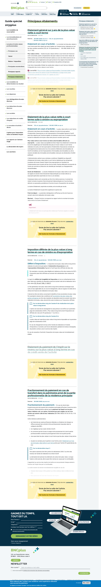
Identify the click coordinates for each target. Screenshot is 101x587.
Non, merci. (86, 582)
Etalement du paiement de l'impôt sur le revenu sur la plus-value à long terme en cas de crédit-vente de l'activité (88, 49)
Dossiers (44, 14)
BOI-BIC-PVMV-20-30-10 (40, 40)
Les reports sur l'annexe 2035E (14, 140)
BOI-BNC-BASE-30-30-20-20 (41, 401)
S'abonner (86, 7)
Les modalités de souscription (12, 31)
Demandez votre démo (27, 536)
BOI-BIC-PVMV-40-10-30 (54, 260)
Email (12, 522)
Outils (65, 14)
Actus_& (53, 14)
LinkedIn (18, 3)
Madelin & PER (57, 2)
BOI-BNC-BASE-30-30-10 (41, 38)
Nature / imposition (14, 61)
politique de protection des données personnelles (36, 570)
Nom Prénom (15, 519)
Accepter (78, 583)
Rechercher (27, 8)
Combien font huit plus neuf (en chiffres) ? (23, 527)
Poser (85, 14)
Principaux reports (14, 71)
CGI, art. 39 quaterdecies (56, 38)
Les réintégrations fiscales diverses (15, 100)
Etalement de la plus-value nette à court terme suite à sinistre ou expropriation (88, 33)
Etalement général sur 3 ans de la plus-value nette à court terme (88, 25)
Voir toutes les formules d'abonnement (52, 101)
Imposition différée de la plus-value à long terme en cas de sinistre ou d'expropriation (88, 41)
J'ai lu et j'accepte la (24, 530)
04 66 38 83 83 (32, 2)
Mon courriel (14, 567)
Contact (43, 2)
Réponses (75, 14)
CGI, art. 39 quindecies (40, 260)
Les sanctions (11, 152)
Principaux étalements (86, 21)
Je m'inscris (84, 573)
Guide (12, 14)
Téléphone (14, 524)
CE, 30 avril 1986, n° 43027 (42, 283)
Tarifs (49, 2)
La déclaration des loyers (15, 146)
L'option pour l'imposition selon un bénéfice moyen (15, 133)
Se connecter (77, 7)
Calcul (10, 56)
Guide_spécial (29, 14)
